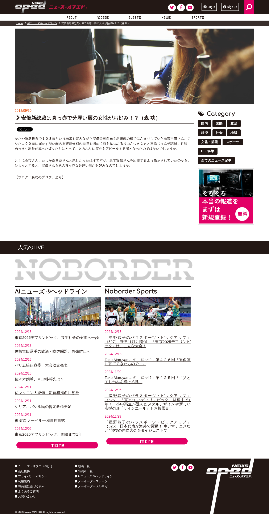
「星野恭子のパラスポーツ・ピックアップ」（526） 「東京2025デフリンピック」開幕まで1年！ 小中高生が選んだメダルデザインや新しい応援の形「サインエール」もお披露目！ (148, 402)
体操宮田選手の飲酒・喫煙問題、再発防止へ (52, 351)
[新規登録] (226, 196)
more (57, 445)
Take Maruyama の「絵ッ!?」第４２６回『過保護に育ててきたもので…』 (148, 362)
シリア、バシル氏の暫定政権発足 (43, 407)
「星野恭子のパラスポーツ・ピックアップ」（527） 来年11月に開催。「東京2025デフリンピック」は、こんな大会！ (148, 341)
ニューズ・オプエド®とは (35, 466)
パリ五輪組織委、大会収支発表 (41, 365)
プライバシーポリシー (32, 476)
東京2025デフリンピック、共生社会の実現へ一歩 (57, 337)
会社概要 (23, 471)
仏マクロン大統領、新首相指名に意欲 (47, 393)
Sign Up (232, 7)
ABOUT (71, 17)
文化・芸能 (209, 142)
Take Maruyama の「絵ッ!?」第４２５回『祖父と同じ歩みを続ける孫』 (148, 380)
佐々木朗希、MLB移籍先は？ (39, 379)
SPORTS (197, 17)
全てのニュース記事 (216, 160)
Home (19, 23)
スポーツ (232, 142)
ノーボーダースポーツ (92, 481)
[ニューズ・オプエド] (51, 6)
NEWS (166, 17)
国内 (204, 123)
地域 (234, 132)
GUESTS (134, 17)
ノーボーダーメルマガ (92, 486)
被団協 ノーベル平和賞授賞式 (40, 420)
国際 (219, 123)
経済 (204, 132)
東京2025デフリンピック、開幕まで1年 (48, 434)
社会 (219, 132)
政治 (234, 123)
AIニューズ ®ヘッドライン (42, 23)
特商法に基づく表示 (31, 486)
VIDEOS (103, 17)
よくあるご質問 (28, 491)
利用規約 (23, 481)
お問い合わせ (26, 496)
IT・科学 (207, 151)
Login (211, 7)
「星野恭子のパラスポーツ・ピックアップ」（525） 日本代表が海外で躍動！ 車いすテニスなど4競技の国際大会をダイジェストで (148, 426)
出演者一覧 (85, 471)
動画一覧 (83, 466)
